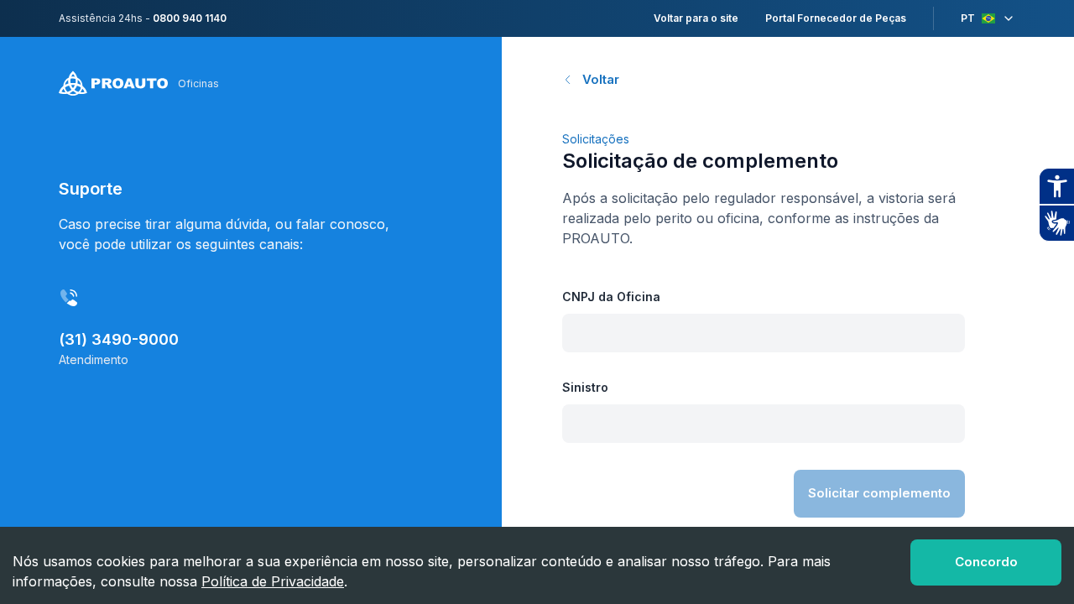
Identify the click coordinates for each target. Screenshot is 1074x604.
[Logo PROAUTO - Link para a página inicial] (113, 83)
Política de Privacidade (272, 581)
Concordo (986, 562)
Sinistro (585, 387)
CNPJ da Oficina (611, 296)
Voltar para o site (696, 18)
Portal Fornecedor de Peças (835, 18)
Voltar (600, 79)
